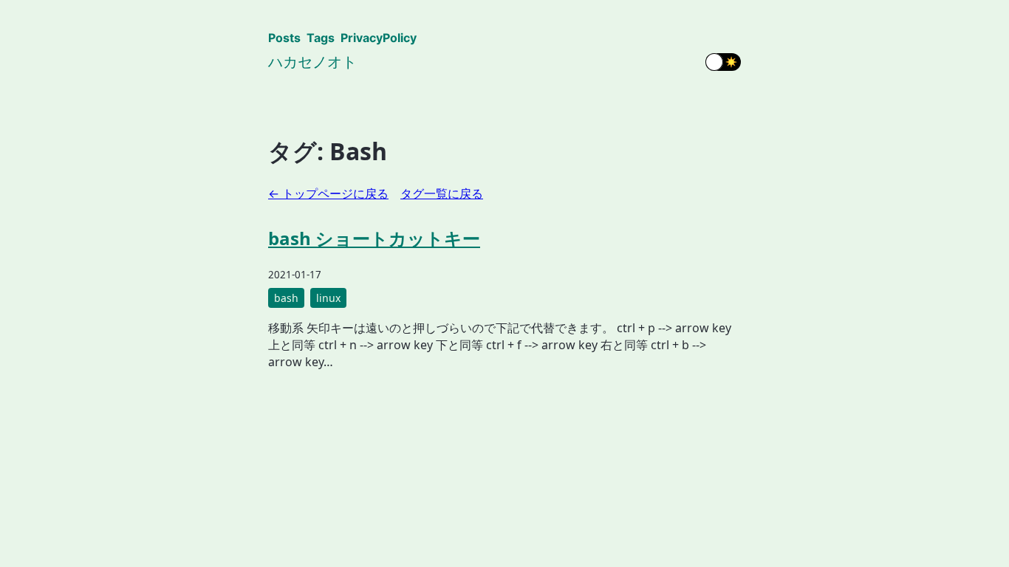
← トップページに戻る (328, 193)
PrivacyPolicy (379, 37)
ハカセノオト (312, 62)
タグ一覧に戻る (441, 193)
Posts (284, 37)
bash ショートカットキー (374, 238)
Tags (321, 37)
